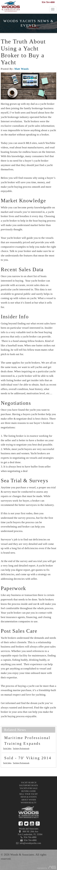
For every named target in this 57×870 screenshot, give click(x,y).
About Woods (28, 800)
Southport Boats (28, 785)
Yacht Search (28, 782)
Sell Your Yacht (28, 794)
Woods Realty (28, 802)
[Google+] (38, 823)
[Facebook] (21, 823)
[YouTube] (32, 823)
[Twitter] (26, 823)
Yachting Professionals (21, 748)
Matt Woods (21, 68)
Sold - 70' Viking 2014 (27, 758)
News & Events (29, 797)
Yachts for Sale (29, 788)
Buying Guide (28, 791)
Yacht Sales (7, 748)
